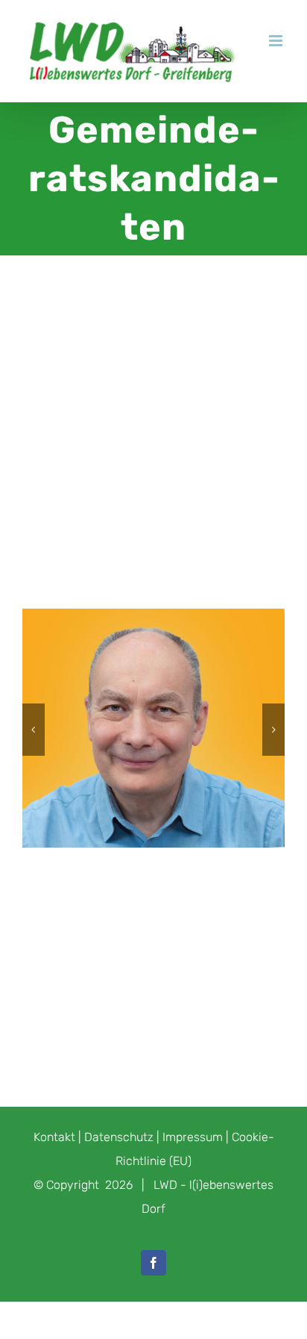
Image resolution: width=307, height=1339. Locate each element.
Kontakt (54, 1137)
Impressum (192, 1137)
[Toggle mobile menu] (277, 41)
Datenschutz (119, 1137)
